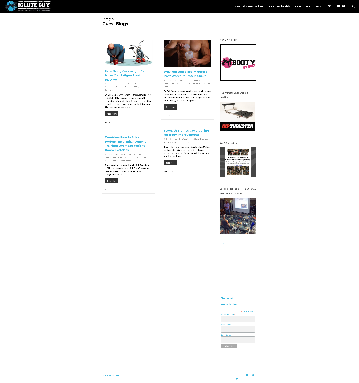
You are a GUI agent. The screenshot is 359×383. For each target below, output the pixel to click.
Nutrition (143, 87)
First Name (226, 324)
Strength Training (111, 160)
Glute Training (184, 139)
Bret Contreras (112, 84)
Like (222, 243)
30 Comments (183, 142)
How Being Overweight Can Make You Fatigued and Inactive (125, 75)
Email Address (228, 314)
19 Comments (125, 160)
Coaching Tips (125, 154)
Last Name (226, 335)
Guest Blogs (135, 87)
